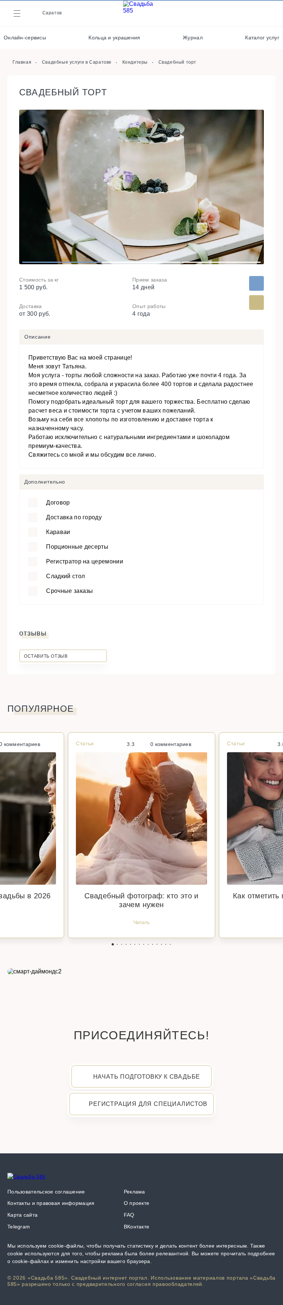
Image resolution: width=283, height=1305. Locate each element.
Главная (22, 62)
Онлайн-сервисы (25, 37)
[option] (141, 187)
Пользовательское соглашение (46, 1192)
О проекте (137, 1203)
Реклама (134, 1192)
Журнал (193, 37)
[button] (113, 944)
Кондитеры (135, 62)
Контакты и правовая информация (50, 1203)
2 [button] (141, 262)
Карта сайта (22, 1215)
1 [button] (61, 262)
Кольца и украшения (114, 37)
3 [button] (221, 262)
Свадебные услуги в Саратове (77, 62)
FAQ (129, 1215)
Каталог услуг (262, 37)
